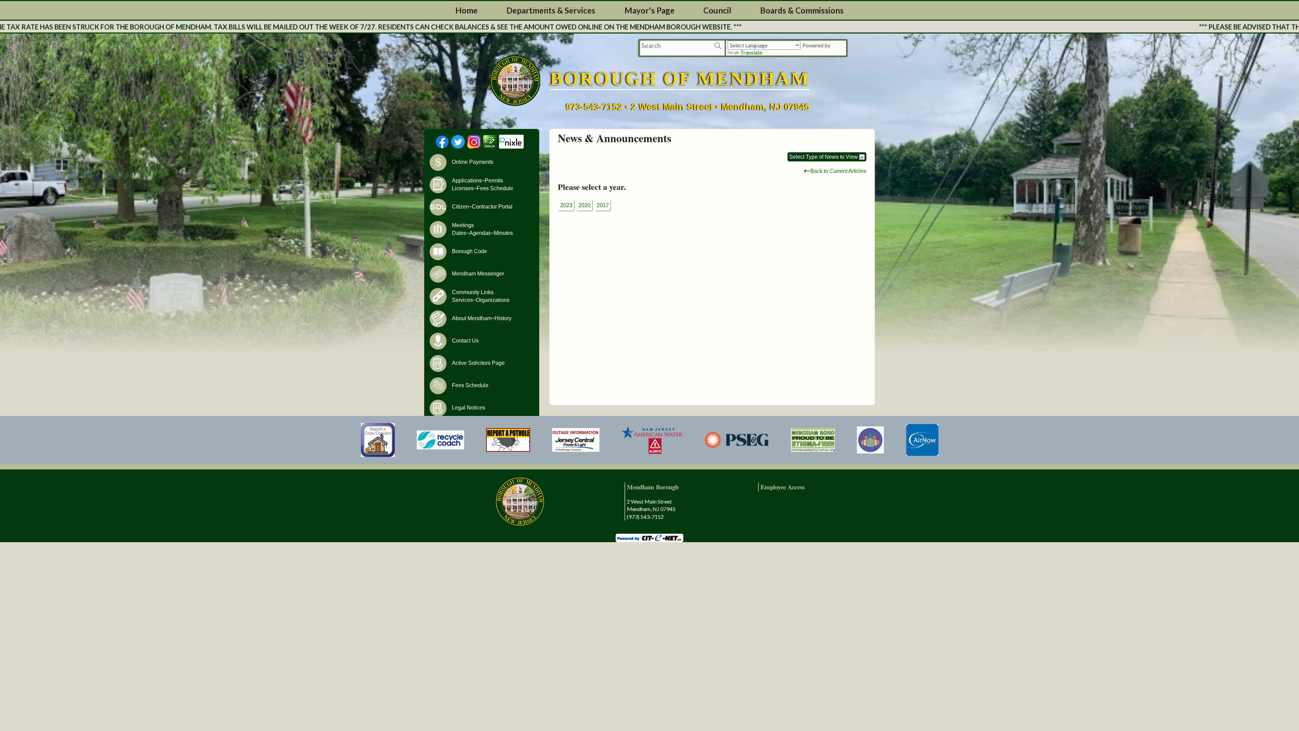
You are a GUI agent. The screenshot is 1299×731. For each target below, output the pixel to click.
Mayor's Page (649, 10)
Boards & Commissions (802, 10)
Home (466, 10)
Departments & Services (550, 10)
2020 (584, 205)
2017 (603, 205)
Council (717, 10)
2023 (566, 205)
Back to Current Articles (838, 171)
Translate (751, 52)
